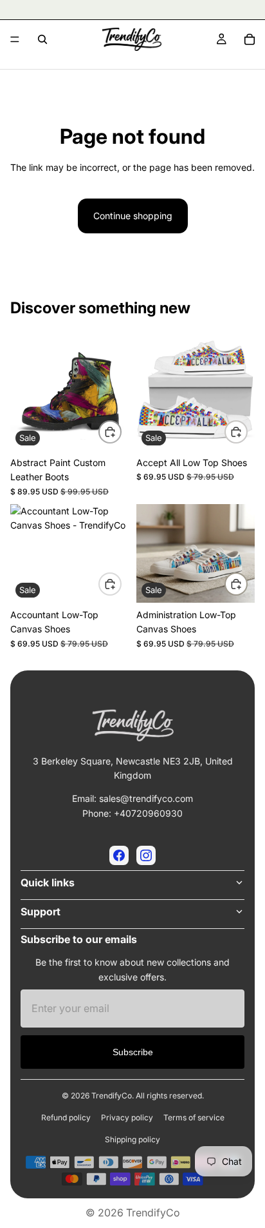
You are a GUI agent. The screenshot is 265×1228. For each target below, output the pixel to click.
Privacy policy (127, 1117)
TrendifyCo (153, 1212)
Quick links (48, 882)
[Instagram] (146, 855)
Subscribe (133, 1052)
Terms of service (193, 1117)
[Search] (42, 39)
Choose (121, 430)
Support (40, 911)
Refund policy (66, 1117)
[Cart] (249, 39)
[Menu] (15, 39)
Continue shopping (132, 215)
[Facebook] (119, 855)
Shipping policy (132, 1139)
